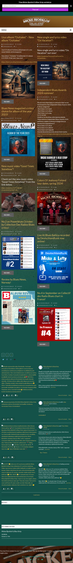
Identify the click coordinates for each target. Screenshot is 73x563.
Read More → (7, 102)
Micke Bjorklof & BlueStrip (51, 366)
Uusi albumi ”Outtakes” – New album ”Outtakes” (18, 39)
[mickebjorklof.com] (36, 21)
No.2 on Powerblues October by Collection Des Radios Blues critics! (18, 224)
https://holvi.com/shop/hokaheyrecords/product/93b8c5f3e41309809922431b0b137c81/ (31, 62)
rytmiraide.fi (42, 415)
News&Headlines (7, 46)
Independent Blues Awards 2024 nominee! (51, 91)
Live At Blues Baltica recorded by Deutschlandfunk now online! (53, 238)
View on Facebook (62, 395)
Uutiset (50, 46)
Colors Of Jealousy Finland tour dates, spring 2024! (51, 182)
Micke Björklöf (9, 44)
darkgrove (48, 556)
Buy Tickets (43, 452)
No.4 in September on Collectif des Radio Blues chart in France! (53, 296)
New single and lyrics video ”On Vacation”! (51, 39)
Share (70, 395)
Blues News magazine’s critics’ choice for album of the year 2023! (18, 111)
